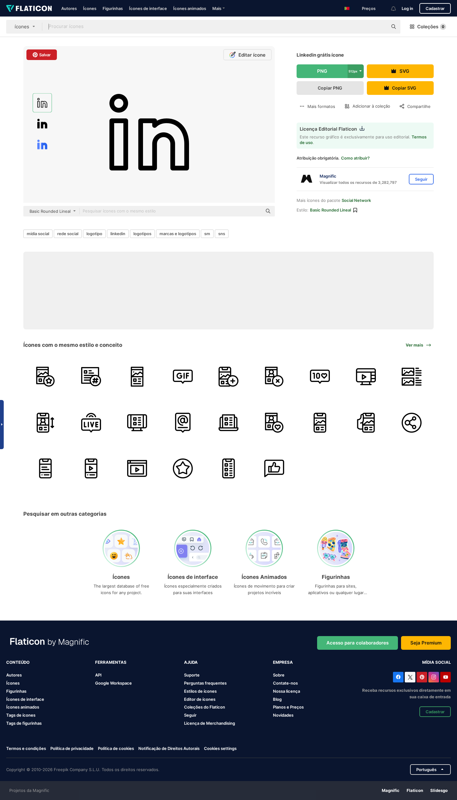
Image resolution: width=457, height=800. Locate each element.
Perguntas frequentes (205, 683)
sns (221, 233)
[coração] (274, 422)
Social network (356, 200)
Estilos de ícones (200, 691)
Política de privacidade (72, 748)
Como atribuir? (355, 158)
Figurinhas (113, 8)
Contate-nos (285, 683)
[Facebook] (398, 677)
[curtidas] (320, 376)
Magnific (390, 790)
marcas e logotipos (177, 233)
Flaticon (415, 790)
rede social (67, 233)
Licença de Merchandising (209, 723)
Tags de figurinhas (24, 723)
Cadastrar (435, 8)
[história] (228, 376)
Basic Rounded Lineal (330, 209)
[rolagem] (45, 422)
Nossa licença (286, 691)
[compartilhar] (411, 422)
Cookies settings (220, 748)
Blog (277, 699)
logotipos (142, 233)
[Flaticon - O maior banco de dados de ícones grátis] (29, 8)
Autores (69, 8)
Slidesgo (439, 790)
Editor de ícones (199, 699)
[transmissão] (366, 376)
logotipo (94, 233)
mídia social (38, 233)
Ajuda (191, 662)
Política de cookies (116, 748)
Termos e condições (26, 748)
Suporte (192, 674)
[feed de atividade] (411, 376)
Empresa (283, 662)
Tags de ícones (20, 715)
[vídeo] (91, 468)
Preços (369, 8)
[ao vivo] (91, 422)
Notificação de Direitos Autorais (169, 748)
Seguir (190, 715)
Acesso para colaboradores (357, 643)
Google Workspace (113, 683)
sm (207, 233)
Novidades (283, 715)
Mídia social (436, 662)
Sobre (278, 674)
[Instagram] (433, 677)
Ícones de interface (148, 8)
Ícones (89, 8)
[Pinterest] (422, 677)
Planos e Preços (288, 707)
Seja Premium (425, 643)
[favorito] (183, 468)
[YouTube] (445, 677)
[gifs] (183, 376)
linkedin (117, 233)
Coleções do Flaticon (204, 707)
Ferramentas (111, 662)
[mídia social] (366, 422)
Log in (407, 8)
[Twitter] (410, 677)
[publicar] (45, 376)
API (98, 674)
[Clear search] (380, 27)
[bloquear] (274, 376)
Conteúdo (18, 662)
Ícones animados (189, 8)
